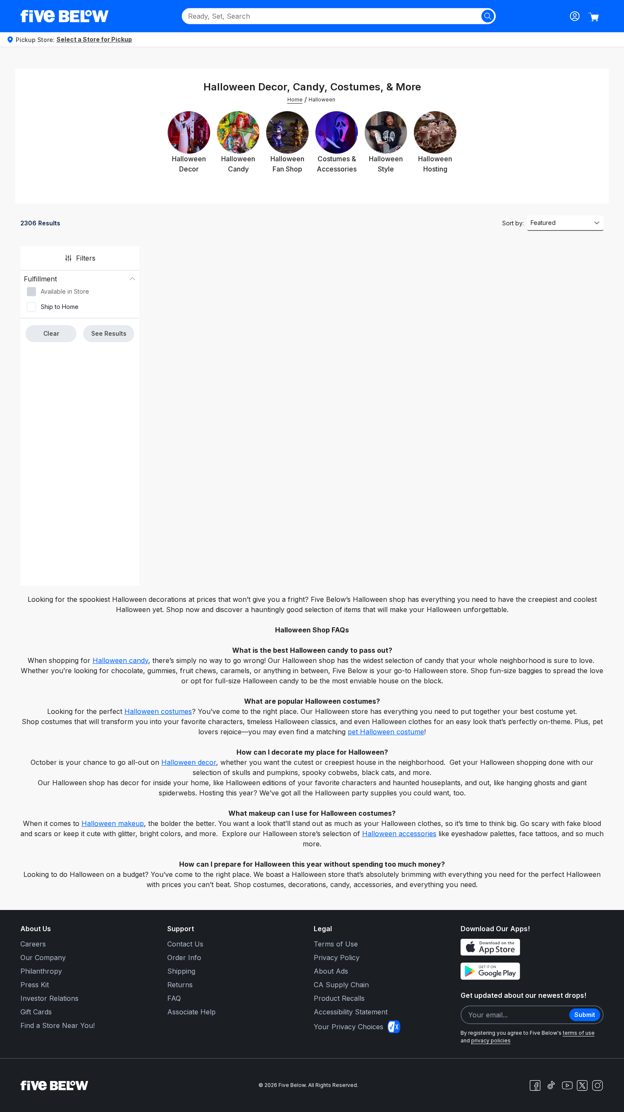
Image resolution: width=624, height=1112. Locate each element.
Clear (51, 333)
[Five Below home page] (64, 16)
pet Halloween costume (386, 731)
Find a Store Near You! (57, 1025)
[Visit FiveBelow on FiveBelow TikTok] (551, 1085)
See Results (108, 333)
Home (295, 99)
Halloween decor (188, 762)
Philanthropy (41, 971)
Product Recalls (339, 998)
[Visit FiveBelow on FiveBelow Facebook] (534, 1085)
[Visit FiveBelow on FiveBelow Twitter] (582, 1085)
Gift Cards (36, 1012)
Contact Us (185, 944)
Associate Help (191, 1012)
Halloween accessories (399, 833)
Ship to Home (60, 306)
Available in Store (65, 291)
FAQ (174, 998)
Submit (584, 1014)
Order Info (184, 957)
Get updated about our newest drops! (523, 995)
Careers (33, 944)
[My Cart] (593, 17)
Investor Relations (49, 998)
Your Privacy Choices (348, 1026)
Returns (180, 984)
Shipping (181, 971)
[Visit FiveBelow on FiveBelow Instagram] (597, 1085)
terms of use (579, 1033)
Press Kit (34, 984)
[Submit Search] (487, 16)
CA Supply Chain (341, 984)
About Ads (331, 971)
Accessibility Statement (351, 1012)
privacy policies (491, 1040)
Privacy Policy (337, 957)
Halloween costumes (158, 711)
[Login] (575, 16)
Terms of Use (336, 944)
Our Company (43, 957)
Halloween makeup (113, 823)
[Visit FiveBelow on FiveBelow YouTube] (567, 1085)
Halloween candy (120, 660)
